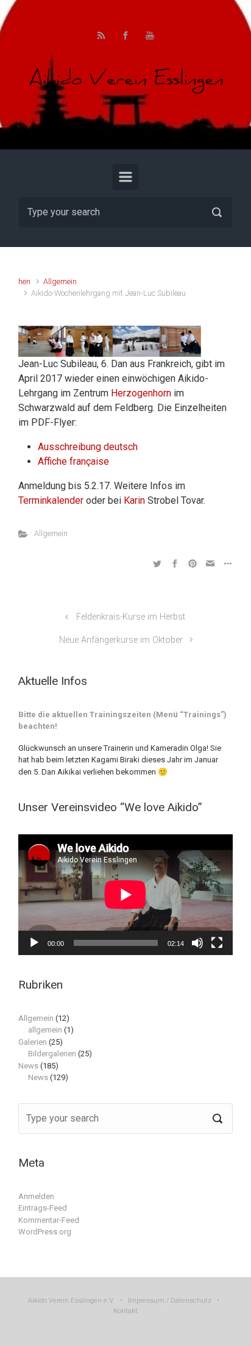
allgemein (45, 1029)
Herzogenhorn (141, 393)
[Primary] (125, 177)
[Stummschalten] (197, 943)
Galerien (32, 1042)
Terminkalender (50, 500)
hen (24, 281)
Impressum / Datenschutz (169, 1301)
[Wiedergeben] (34, 943)
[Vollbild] (217, 943)
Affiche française (73, 461)
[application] (125, 894)
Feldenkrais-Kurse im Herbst (130, 617)
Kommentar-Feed (48, 1220)
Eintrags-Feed (42, 1207)
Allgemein (60, 281)
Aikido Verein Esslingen (65, 1301)
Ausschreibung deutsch (88, 447)
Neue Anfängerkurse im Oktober (121, 640)
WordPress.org (44, 1231)
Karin (134, 500)
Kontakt (125, 1311)
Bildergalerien (52, 1053)
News (28, 1065)
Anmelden (36, 1196)
